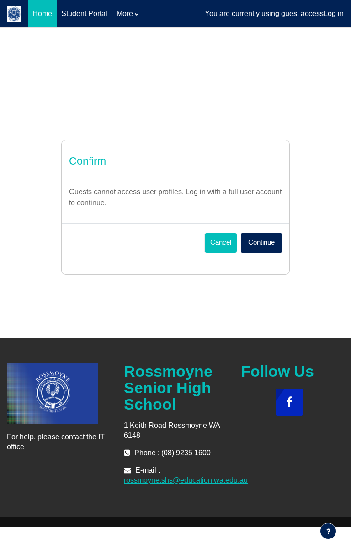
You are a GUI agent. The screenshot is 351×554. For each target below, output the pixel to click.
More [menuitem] (125, 13)
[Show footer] (328, 531)
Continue (261, 242)
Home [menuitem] (42, 13)
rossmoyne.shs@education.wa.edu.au (186, 480)
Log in (334, 13)
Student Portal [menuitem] (84, 13)
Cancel (220, 242)
